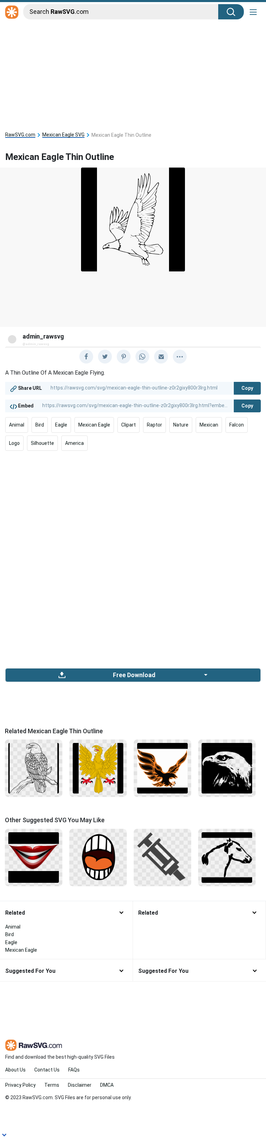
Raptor (154, 425)
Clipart (128, 425)
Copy (247, 388)
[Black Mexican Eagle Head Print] (227, 768)
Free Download (134, 675)
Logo (14, 443)
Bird (39, 425)
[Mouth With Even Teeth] (98, 857)
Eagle (61, 425)
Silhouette (42, 443)
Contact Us (47, 1070)
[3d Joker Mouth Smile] (33, 857)
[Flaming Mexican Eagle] (162, 768)
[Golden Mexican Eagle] (98, 768)
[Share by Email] (161, 357)
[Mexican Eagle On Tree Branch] (33, 768)
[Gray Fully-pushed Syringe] (162, 857)
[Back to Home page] (11, 12)
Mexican (209, 425)
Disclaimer (79, 1085)
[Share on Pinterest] (124, 357)
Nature (180, 425)
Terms (51, 1085)
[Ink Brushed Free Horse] (227, 857)
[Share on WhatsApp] (142, 357)
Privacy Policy (20, 1085)
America (74, 443)
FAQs (74, 1070)
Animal (16, 425)
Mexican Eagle (94, 425)
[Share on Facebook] (86, 357)
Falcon (236, 425)
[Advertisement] (133, 73)
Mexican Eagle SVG (63, 134)
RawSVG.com (20, 134)
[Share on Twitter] (105, 357)
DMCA (107, 1085)
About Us (15, 1070)
